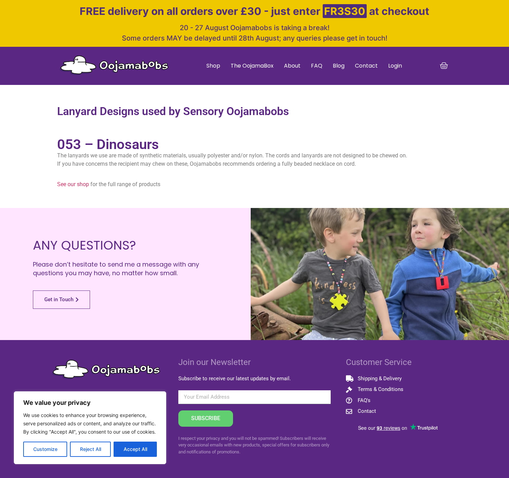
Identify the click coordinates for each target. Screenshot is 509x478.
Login (395, 66)
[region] (90, 427)
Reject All (90, 449)
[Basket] (444, 66)
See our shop (73, 184)
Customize (45, 449)
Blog (339, 66)
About (292, 66)
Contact (366, 66)
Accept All (135, 449)
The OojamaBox (252, 66)
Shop (213, 66)
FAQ (316, 66)
